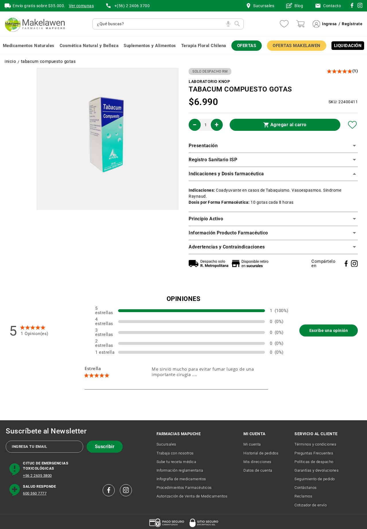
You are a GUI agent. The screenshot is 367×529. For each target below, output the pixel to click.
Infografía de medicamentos (181, 479)
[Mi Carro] (300, 23)
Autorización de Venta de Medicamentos (192, 496)
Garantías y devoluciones (316, 470)
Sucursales (166, 444)
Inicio (10, 61)
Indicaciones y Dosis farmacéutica (226, 173)
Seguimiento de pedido (314, 479)
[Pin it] (354, 263)
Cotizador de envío (310, 505)
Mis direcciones (257, 462)
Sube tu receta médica (176, 462)
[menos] (195, 125)
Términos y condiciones (315, 444)
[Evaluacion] (339, 71)
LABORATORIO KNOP (209, 81)
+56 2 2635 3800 (37, 475)
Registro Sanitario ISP (213, 159)
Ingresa (329, 24)
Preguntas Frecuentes (313, 453)
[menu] (183, 46)
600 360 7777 (34, 493)
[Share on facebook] (346, 263)
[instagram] (352, 6)
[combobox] (160, 24)
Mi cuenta (252, 444)
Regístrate (352, 24)
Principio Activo (206, 218)
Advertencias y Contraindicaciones (227, 247)
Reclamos (303, 496)
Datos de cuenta (257, 470)
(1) (355, 71)
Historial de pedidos (260, 453)
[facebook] (109, 490)
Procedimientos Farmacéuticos (184, 487)
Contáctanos (305, 487)
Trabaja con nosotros (175, 453)
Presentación (203, 145)
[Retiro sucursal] (251, 263)
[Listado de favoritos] (284, 23)
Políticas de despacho (313, 462)
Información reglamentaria (180, 470)
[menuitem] (28, 45)
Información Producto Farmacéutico (228, 233)
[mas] (217, 125)
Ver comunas (81, 6)
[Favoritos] (352, 125)
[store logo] (35, 24)
